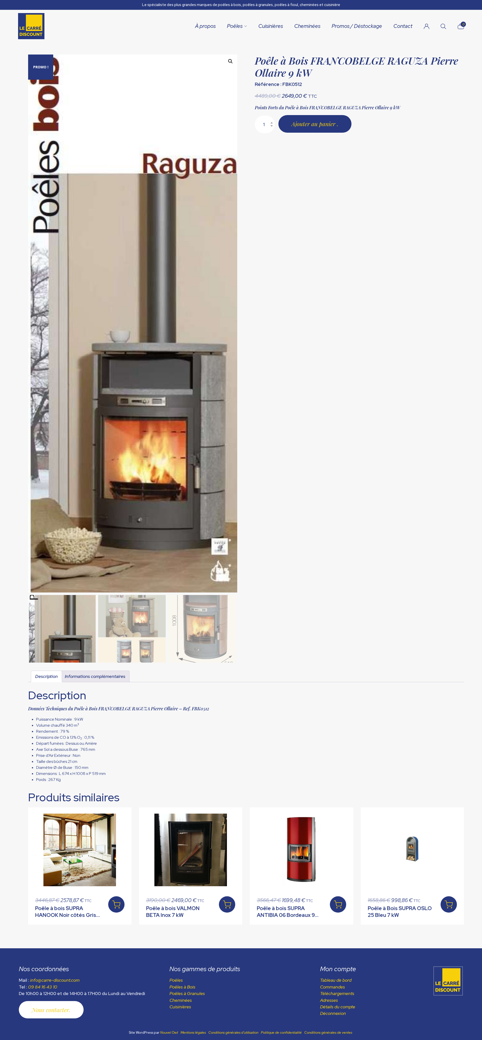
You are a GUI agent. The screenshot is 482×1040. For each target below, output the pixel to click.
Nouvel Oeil (169, 1032)
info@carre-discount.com (55, 980)
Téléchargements (337, 993)
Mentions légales (193, 1032)
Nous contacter (50, 1010)
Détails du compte (337, 1007)
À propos (205, 26)
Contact (402, 26)
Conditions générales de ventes (328, 1032)
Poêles (235, 26)
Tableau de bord (335, 980)
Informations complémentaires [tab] (95, 676)
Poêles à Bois (182, 987)
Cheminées (307, 26)
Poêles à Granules (187, 993)
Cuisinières (270, 26)
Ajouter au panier (314, 124)
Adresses (329, 1000)
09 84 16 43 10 (42, 987)
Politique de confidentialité (281, 1032)
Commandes (332, 987)
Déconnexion (333, 1013)
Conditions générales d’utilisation (233, 1032)
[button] (230, 61)
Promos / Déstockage (357, 26)
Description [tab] (46, 676)
